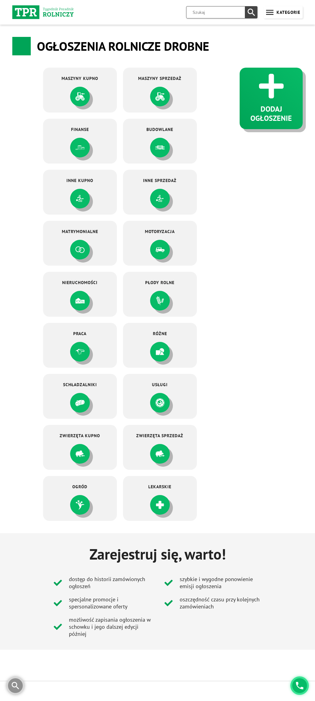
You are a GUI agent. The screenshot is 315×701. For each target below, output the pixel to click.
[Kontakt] (299, 685)
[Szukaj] (251, 12)
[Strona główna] (43, 12)
